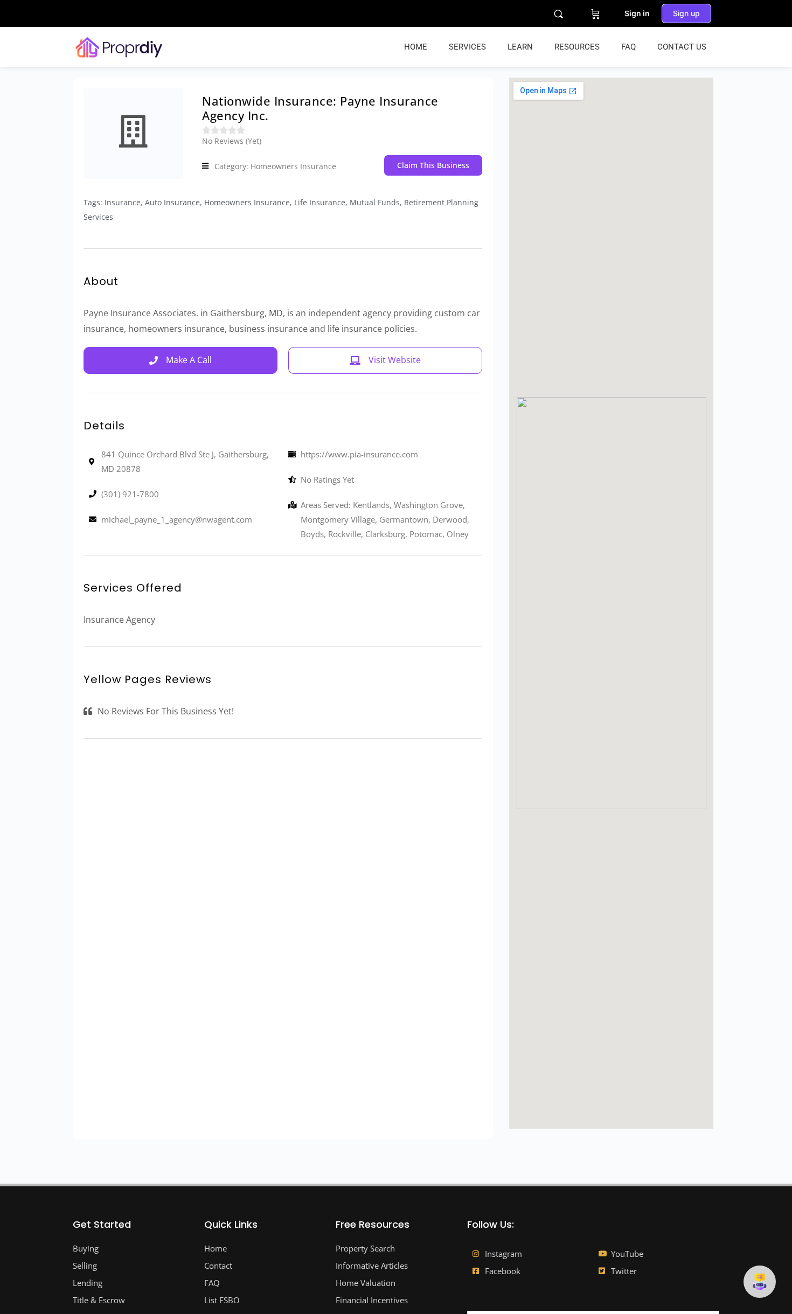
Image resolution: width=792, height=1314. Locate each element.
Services (467, 47)
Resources (577, 47)
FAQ (628, 47)
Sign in (637, 13)
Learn (520, 47)
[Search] (558, 13)
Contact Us (681, 47)
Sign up (686, 13)
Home (415, 47)
